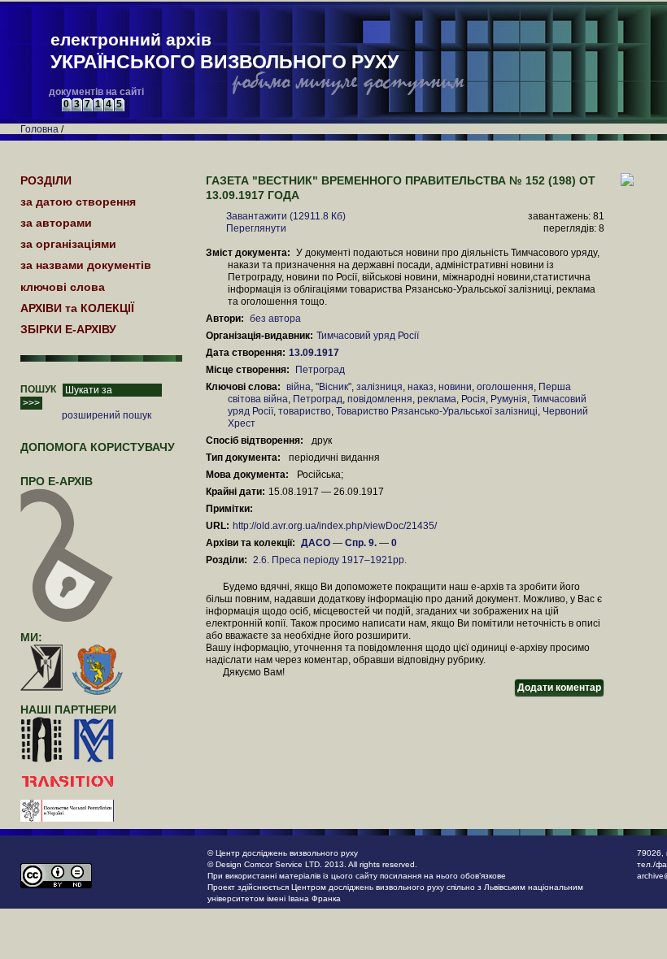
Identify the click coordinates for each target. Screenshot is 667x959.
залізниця (379, 387)
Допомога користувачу (97, 446)
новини (455, 387)
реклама (436, 399)
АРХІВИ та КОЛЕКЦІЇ (77, 308)
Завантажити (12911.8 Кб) (286, 216)
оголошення (505, 387)
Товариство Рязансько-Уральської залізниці (437, 411)
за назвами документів (85, 264)
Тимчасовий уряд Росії (367, 335)
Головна (39, 129)
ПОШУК (38, 389)
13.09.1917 (315, 352)
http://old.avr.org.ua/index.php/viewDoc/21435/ (335, 526)
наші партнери (68, 709)
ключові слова (62, 286)
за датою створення (78, 201)
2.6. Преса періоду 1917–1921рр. (330, 560)
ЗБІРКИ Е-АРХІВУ (68, 329)
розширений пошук (106, 415)
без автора (275, 318)
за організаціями (68, 243)
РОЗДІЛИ (46, 180)
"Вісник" (333, 387)
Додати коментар (559, 687)
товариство (304, 411)
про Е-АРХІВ (56, 481)
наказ (421, 387)
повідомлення (379, 399)
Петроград (320, 369)
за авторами (56, 222)
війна (298, 387)
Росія (473, 399)
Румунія (508, 399)
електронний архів (224, 51)
